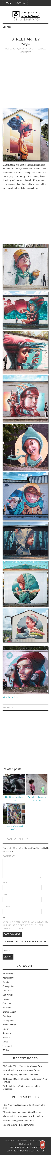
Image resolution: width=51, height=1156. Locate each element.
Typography (8, 1045)
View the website (10, 696)
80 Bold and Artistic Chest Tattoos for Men (22, 1070)
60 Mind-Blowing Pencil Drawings (18, 1124)
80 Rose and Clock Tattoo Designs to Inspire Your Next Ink (25, 1080)
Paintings (7, 1015)
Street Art (9, 707)
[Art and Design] (25, 15)
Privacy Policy (31, 1147)
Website (8, 906)
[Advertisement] (25, 79)
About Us (20, 3)
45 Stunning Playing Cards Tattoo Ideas (20, 1074)
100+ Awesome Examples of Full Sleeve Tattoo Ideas (24, 1106)
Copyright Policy (17, 1151)
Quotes (6, 1028)
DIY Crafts (8, 994)
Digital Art (7, 990)
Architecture (8, 977)
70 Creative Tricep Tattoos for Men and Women (24, 1065)
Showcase (7, 1033)
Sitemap (15, 1147)
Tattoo (5, 1041)
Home (8, 3)
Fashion (6, 998)
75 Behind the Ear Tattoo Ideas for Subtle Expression (21, 1087)
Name (7, 882)
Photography (8, 1020)
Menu (7, 27)
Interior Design (9, 1011)
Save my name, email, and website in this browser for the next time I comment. (25, 925)
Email (7, 894)
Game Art (7, 1003)
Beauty (6, 981)
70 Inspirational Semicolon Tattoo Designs (22, 1111)
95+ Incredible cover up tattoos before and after (23, 1116)
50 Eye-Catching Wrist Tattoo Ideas (18, 1120)
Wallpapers (7, 1050)
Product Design (9, 1024)
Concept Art (8, 986)
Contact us (37, 1151)
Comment (10, 856)
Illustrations (8, 1007)
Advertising (8, 973)
